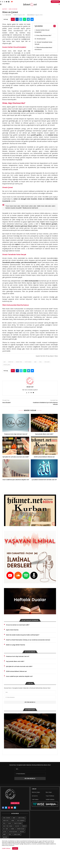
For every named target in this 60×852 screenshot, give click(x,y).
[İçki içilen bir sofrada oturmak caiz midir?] (15, 446)
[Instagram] (4, 1)
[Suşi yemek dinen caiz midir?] (44, 423)
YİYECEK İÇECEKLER (13, 831)
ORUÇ (4, 823)
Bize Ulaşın (49, 792)
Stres (40, 362)
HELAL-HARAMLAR (21, 820)
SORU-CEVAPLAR (6, 817)
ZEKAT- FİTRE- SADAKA (7, 826)
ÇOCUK (4, 831)
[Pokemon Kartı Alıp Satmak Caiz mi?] (15, 423)
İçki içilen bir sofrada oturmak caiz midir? (16, 457)
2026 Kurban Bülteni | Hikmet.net (44, 457)
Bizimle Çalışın (36, 792)
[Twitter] (2, 1)
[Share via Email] (32, 19)
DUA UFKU (17, 826)
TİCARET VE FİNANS (18, 823)
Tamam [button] (15, 848)
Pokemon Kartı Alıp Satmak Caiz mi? (15, 434)
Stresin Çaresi (41, 39)
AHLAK (9, 823)
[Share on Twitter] (20, 19)
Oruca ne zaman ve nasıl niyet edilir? (17, 625)
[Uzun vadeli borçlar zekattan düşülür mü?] (15, 468)
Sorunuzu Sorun (55, 1)
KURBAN (12, 828)
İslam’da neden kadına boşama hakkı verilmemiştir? (22, 635)
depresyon (10, 362)
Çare (4, 362)
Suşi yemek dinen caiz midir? (44, 434)
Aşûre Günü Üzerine (12, 630)
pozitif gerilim (28, 362)
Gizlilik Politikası (50, 799)
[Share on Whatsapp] (24, 19)
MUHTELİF (22, 831)
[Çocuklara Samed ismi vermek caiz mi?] (44, 468)
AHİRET (4, 834)
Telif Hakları (35, 799)
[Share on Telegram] (28, 19)
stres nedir (47, 362)
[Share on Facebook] (17, 19)
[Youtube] (6, 1)
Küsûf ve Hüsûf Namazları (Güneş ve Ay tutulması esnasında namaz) (28, 640)
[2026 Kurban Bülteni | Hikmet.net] (44, 446)
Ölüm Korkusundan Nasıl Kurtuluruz (43, 48)
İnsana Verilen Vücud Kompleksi (42, 31)
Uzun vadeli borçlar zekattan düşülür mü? (15, 480)
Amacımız (35, 795)
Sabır (35, 362)
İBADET (14, 817)
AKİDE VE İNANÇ (21, 817)
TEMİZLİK (24, 826)
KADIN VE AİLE (6, 820)
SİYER (10, 834)
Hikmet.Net (8, 15)
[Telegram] (8, 1)
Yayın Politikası (50, 795)
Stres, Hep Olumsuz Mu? (43, 35)
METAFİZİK (5, 837)
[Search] (59, 4)
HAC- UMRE (5, 828)
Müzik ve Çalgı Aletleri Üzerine (15, 645)
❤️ (12, 2)
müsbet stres (19, 362)
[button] (5, 731)
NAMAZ (12, 820)
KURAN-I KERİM (17, 834)
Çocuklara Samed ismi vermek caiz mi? (44, 480)
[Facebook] (0, 1)
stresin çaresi (6, 364)
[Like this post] (13, 19)
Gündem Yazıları (20, 828)
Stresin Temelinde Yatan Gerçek (43, 43)
